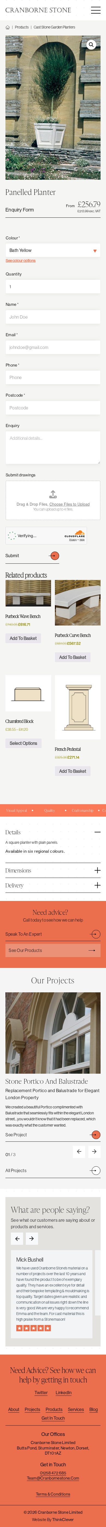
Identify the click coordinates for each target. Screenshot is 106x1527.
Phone (12, 365)
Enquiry (12, 425)
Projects (32, 1409)
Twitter (41, 1392)
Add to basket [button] (23, 638)
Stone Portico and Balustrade (46, 1081)
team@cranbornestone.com (53, 1478)
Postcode (15, 395)
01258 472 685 (53, 1472)
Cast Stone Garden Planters (54, 27)
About (13, 1409)
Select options (23, 743)
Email (12, 334)
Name (12, 304)
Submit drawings (21, 474)
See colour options (21, 260)
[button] (91, 45)
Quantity (14, 274)
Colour (13, 237)
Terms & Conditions (53, 1494)
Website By (53, 1519)
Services (76, 1409)
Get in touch (53, 1418)
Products (22, 27)
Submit (12, 555)
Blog (93, 1409)
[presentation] (79, 1152)
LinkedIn (63, 1392)
